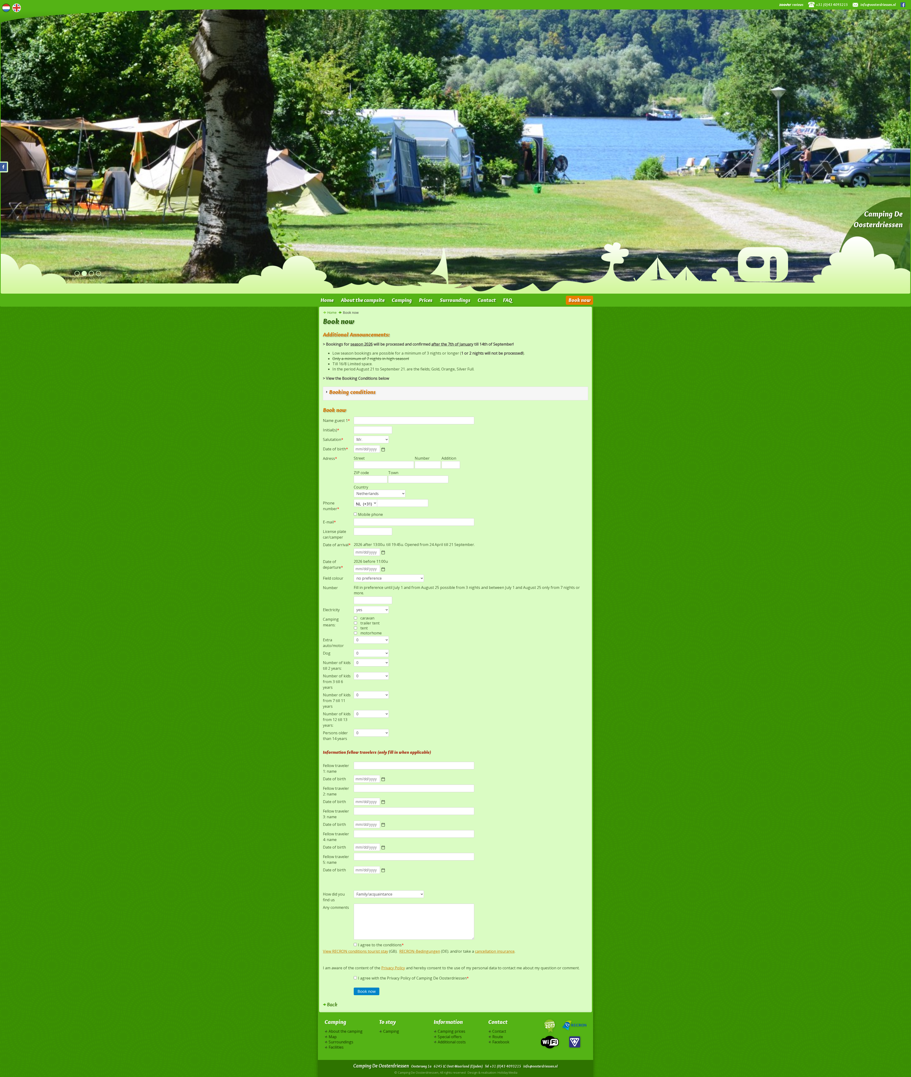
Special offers (450, 1036)
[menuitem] (327, 300)
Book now (579, 300)
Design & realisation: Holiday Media (492, 1072)
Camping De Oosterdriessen (878, 219)
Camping (402, 300)
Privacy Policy (393, 968)
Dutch (6, 8)
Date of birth (335, 449)
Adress (330, 458)
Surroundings (455, 300)
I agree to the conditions (381, 945)
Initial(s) (331, 430)
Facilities (336, 1047)
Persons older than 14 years (335, 735)
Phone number (331, 505)
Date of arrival (337, 544)
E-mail (329, 522)
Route (497, 1036)
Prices (425, 300)
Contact (487, 300)
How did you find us (334, 897)
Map (333, 1036)
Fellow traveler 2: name (336, 791)
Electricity (331, 609)
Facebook (904, 4)
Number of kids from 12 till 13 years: (337, 719)
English (16, 8)
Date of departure (333, 564)
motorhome (371, 633)
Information (448, 1021)
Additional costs (452, 1042)
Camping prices (451, 1031)
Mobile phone (370, 514)
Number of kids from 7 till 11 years (337, 700)
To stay (387, 1021)
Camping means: (331, 622)
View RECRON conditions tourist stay (355, 951)
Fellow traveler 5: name (336, 859)
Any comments (336, 907)
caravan (367, 618)
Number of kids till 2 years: (337, 665)
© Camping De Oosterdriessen (430, 1072)
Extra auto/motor (333, 642)
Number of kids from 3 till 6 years (337, 681)
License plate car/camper (334, 534)
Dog (326, 653)
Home (327, 300)
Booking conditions (352, 391)
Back (332, 1004)
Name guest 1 (336, 420)
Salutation (333, 439)
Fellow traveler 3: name (336, 814)
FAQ (507, 300)
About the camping (346, 1031)
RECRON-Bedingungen (419, 951)
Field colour (333, 578)
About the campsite (363, 300)
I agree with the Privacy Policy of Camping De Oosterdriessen (413, 978)
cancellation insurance (495, 951)
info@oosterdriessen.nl (878, 4)
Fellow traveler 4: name (336, 836)
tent (364, 628)
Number (330, 587)
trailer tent (370, 623)
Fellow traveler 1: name (336, 768)
